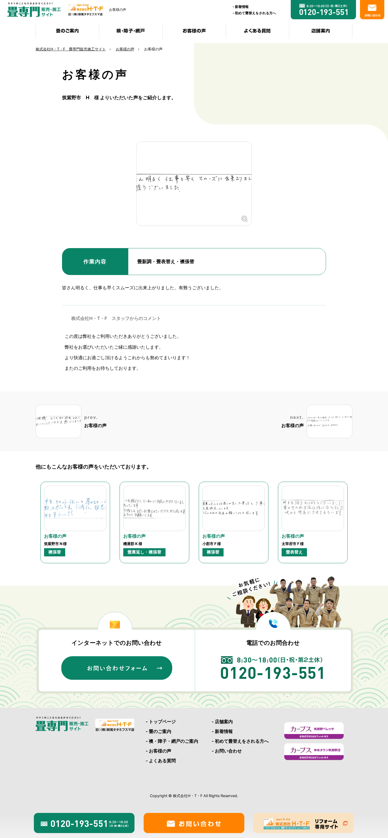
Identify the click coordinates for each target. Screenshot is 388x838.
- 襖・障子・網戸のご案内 (172, 741)
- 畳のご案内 (158, 731)
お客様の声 (125, 49)
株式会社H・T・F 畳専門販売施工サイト (71, 49)
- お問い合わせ (227, 751)
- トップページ (161, 721)
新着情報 (242, 6)
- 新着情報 (222, 731)
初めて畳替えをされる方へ (255, 13)
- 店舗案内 (222, 721)
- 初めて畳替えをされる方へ (240, 741)
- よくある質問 (161, 760)
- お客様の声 (158, 751)
